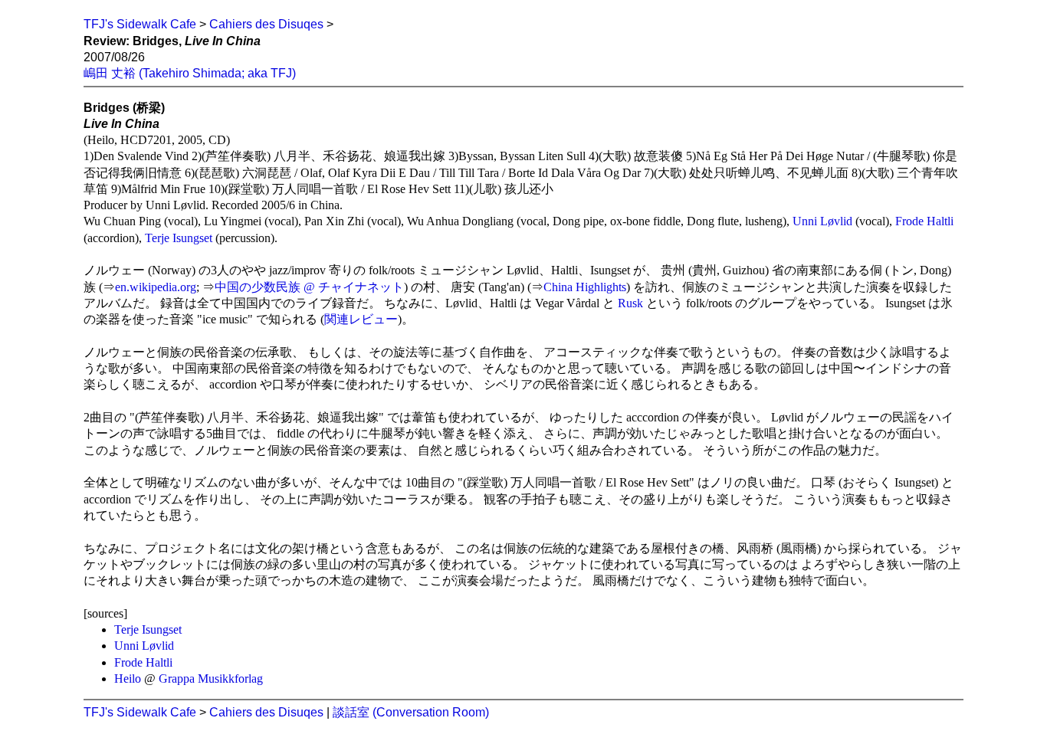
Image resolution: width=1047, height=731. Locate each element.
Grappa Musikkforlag (211, 678)
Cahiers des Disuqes (266, 24)
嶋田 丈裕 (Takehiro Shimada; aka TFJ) (190, 73)
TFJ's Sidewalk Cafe (140, 24)
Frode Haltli (924, 221)
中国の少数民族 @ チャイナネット (309, 286)
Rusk (630, 303)
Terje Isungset (178, 237)
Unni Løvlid (822, 221)
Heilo (127, 678)
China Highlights (584, 286)
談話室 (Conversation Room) (411, 712)
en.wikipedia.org (155, 286)
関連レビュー (361, 319)
